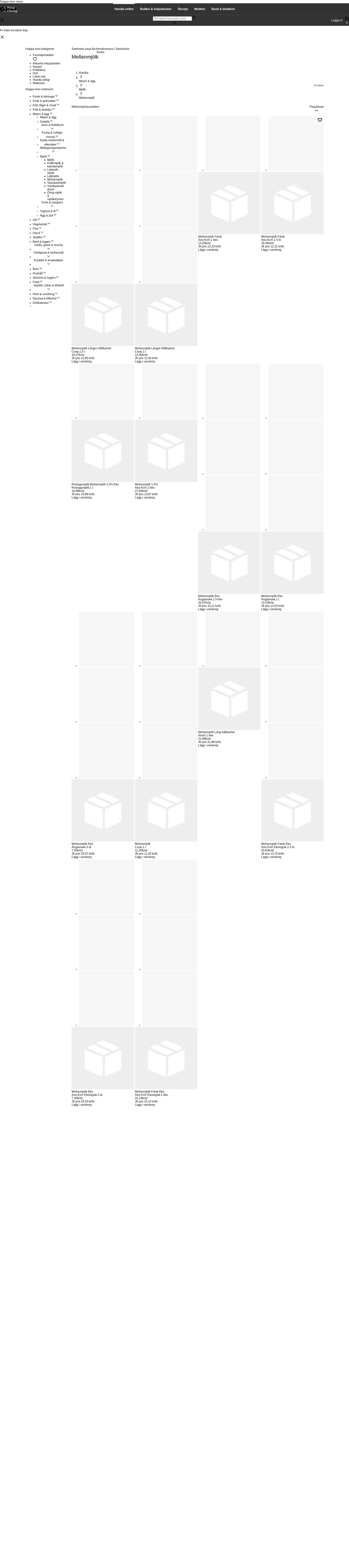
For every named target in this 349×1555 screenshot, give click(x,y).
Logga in (336, 20)
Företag (12, 11)
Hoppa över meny (11, 1)
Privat (11, 7)
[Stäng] (2, 37)
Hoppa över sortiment (39, 89)
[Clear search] (194, 17)
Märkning (78, 106)
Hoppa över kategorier (39, 48)
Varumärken (91, 106)
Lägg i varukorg (82, 361)
